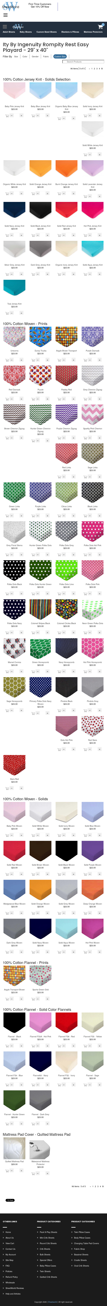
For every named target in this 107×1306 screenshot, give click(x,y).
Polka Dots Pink (92, 584)
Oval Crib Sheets (81, 1265)
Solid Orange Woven (40, 903)
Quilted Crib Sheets (48, 1276)
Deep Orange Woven (92, 903)
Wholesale (10, 1282)
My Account (11, 1254)
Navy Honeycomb (66, 662)
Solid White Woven (40, 825)
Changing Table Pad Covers (86, 1243)
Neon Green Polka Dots (92, 623)
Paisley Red (66, 389)
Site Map (9, 1260)
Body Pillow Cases (82, 1237)
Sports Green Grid (40, 989)
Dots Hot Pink (67, 740)
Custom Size (60, 56)
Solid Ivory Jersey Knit (92, 106)
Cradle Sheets (80, 1260)
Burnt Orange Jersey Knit (66, 184)
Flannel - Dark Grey (40, 1114)
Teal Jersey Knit (14, 303)
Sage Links (93, 467)
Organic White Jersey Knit (14, 184)
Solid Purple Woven (92, 864)
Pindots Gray (92, 701)
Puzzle (40, 389)
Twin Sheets (45, 1271)
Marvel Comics (14, 662)
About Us (10, 1237)
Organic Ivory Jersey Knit (66, 264)
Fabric (46, 56)
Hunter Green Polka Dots (40, 545)
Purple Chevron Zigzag (66, 428)
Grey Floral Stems (14, 545)
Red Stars (92, 740)
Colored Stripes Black (40, 623)
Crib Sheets (45, 1248)
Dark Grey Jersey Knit (40, 264)
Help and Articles (13, 1293)
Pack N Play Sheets (48, 1232)
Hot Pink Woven (93, 942)
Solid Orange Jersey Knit (40, 184)
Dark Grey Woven (14, 942)
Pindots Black (66, 701)
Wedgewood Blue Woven (14, 903)
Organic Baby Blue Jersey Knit (66, 107)
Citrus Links (66, 506)
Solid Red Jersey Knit (66, 225)
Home (8, 1232)
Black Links (93, 506)
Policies (9, 1271)
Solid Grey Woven (67, 903)
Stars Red (14, 779)
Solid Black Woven (66, 864)
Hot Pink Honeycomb (92, 662)
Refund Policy (12, 1276)
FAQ (7, 1265)
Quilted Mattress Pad (14, 1161)
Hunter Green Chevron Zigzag (40, 430)
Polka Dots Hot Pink (92, 545)
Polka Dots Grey (66, 545)
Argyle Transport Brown (14, 989)
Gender (35, 56)
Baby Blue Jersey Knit (40, 106)
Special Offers (46, 1260)
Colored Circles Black (66, 623)
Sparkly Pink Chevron (92, 428)
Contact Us (10, 1248)
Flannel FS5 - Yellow (93, 1036)
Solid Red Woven (14, 864)
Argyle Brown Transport (66, 350)
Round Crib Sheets (48, 1243)
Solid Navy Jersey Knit (14, 225)
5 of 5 (82, 68)
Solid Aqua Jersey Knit (93, 264)
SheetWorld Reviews (15, 1288)
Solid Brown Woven (40, 864)
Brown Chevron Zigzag (14, 428)
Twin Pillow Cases (82, 1232)
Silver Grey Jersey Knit (14, 264)
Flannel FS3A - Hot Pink (40, 1036)
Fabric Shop (79, 1248)
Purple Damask (92, 350)
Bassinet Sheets (81, 1254)
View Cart (10, 1243)
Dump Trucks (40, 350)
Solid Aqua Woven (67, 942)
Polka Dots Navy (14, 623)
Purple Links (40, 506)
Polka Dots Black (14, 584)
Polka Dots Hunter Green (40, 584)
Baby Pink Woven (14, 825)
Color (25, 56)
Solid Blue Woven (92, 825)
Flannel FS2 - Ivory (66, 1075)
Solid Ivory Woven (67, 825)
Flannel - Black (14, 1036)
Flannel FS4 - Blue (14, 1075)
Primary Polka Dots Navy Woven (40, 702)
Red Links (66, 467)
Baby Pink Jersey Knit (14, 106)
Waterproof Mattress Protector (40, 1163)
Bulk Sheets (45, 1254)
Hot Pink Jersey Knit (92, 225)
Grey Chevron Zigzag (92, 389)
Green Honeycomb (40, 662)
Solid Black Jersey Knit (40, 225)
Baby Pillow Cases (48, 1265)
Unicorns (14, 350)
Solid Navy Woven (40, 942)
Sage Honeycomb (14, 701)
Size (16, 56)
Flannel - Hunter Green (14, 1114)
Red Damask (14, 389)
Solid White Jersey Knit (92, 145)
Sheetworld (52, 1302)
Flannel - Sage (92, 1075)
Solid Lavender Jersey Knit (92, 185)
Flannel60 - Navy (40, 1075)
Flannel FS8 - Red (67, 1036)
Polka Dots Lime (66, 584)
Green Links (14, 506)
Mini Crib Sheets (47, 1237)
